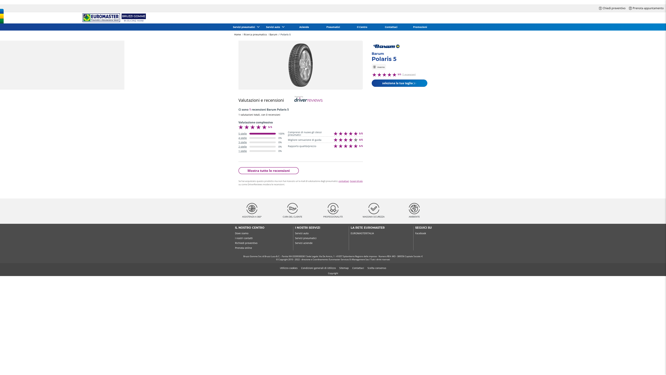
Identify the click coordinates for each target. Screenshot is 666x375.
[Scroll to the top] (657, 368)
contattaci (344, 181)
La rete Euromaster (368, 227)
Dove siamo (241, 233)
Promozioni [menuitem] (420, 27)
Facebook (420, 233)
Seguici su (423, 227)
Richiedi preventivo (246, 243)
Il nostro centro (249, 227)
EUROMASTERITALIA (362, 233)
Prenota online (243, 247)
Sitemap (344, 268)
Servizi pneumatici (306, 238)
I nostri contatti (244, 238)
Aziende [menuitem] (304, 27)
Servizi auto (302, 233)
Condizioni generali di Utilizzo (318, 268)
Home (237, 34)
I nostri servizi (307, 227)
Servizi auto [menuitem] (273, 27)
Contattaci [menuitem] (391, 27)
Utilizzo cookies (289, 268)
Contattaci (358, 268)
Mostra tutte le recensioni (268, 170)
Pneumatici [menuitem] (333, 27)
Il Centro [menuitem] (362, 27)
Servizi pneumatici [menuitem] (244, 27)
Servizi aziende (304, 243)
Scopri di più (356, 181)
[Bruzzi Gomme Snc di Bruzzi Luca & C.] (113, 17)
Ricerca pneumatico (255, 34)
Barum (273, 34)
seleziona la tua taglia (397, 83)
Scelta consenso (377, 268)
